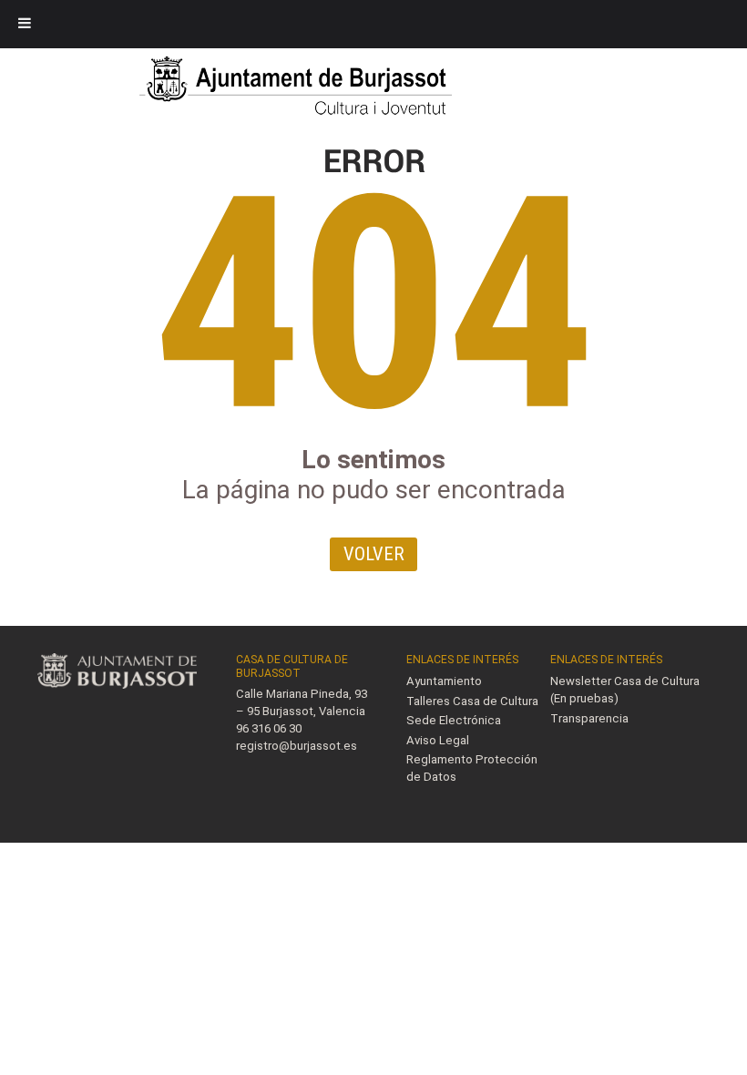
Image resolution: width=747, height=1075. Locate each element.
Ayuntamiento (444, 681)
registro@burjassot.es (296, 745)
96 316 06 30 (269, 728)
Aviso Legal (437, 740)
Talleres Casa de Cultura (472, 701)
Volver (373, 554)
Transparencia (589, 718)
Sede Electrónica (453, 720)
